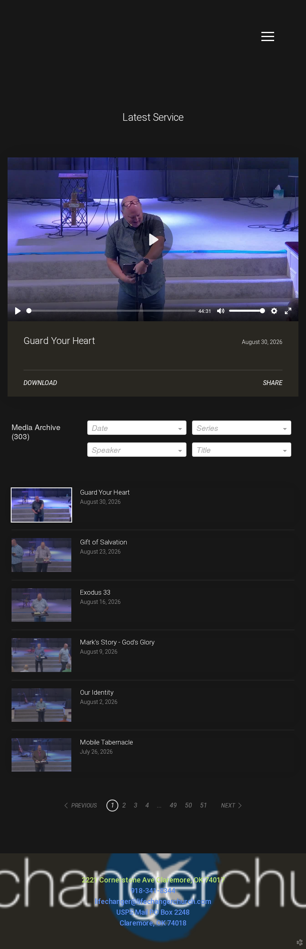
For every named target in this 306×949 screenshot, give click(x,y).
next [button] (228, 805)
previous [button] (84, 805)
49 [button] (173, 805)
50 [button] (188, 805)
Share (272, 383)
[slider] (111, 310)
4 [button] (147, 805)
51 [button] (203, 805)
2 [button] (124, 805)
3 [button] (135, 805)
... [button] (159, 805)
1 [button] (112, 805)
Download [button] (40, 383)
